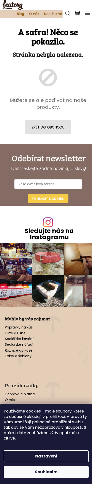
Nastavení (46, 456)
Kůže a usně (15, 333)
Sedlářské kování (19, 339)
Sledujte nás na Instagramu (49, 234)
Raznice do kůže (18, 350)
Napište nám (55, 13)
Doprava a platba (20, 394)
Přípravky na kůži (19, 327)
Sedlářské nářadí (19, 344)
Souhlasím (46, 472)
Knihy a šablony (18, 356)
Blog (20, 13)
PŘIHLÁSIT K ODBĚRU (48, 198)
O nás (34, 13)
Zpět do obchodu (48, 127)
